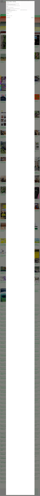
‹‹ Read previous (8, 17)
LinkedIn (11, 15)
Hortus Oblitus (7, 13)
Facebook (9, 15)
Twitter (7, 15)
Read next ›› (33, 17)
